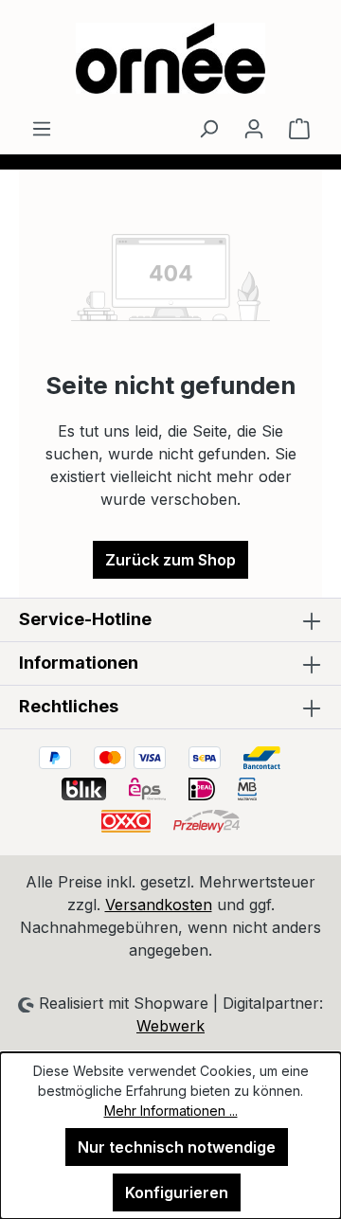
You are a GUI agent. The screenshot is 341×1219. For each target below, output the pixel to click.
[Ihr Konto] (254, 128)
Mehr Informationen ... (171, 1110)
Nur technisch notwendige (177, 1147)
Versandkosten (158, 904)
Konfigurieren (176, 1192)
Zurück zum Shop (170, 559)
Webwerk (170, 1025)
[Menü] (41, 128)
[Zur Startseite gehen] (170, 58)
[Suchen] (208, 128)
